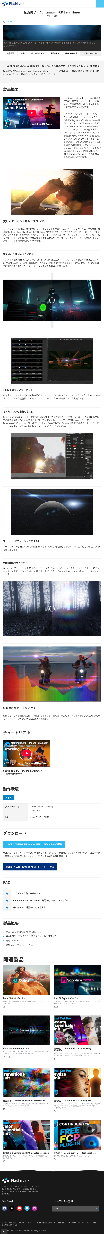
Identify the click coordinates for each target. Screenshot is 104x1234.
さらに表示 (89, 53)
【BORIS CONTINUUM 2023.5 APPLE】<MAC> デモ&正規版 (34, 844)
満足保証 (61, 1223)
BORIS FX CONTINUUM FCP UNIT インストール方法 (30, 867)
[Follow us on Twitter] (11, 1208)
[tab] (52, 893)
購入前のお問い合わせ (10, 1225)
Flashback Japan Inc (26, 1231)
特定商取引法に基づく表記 (46, 1223)
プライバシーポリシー (26, 1223)
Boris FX (9, 22)
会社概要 (12, 1223)
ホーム (4, 1223)
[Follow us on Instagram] (34, 1208)
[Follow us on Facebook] (4, 1208)
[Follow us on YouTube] (19, 1208)
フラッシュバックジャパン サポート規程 (81, 1223)
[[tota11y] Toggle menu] (4, 1231)
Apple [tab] (8, 797)
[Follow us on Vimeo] (27, 1208)
